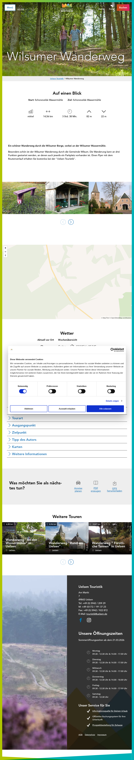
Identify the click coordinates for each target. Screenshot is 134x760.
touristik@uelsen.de (96, 613)
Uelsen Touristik (57, 78)
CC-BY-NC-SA (87, 544)
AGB (80, 735)
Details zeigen (112, 401)
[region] (67, 282)
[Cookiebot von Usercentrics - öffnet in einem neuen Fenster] (112, 350)
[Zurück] (63, 222)
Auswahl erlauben (67, 409)
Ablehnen (28, 409)
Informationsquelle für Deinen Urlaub (110, 711)
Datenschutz (90, 735)
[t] (23, 198)
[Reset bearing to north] (5, 255)
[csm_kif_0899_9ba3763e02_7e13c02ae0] (67, 198)
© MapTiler (105, 318)
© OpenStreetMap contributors (120, 318)
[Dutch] (20, 7)
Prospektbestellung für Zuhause (107, 725)
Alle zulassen (105, 409)
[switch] (52, 391)
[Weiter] (71, 222)
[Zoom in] (5, 248)
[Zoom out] (5, 252)
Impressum (102, 735)
